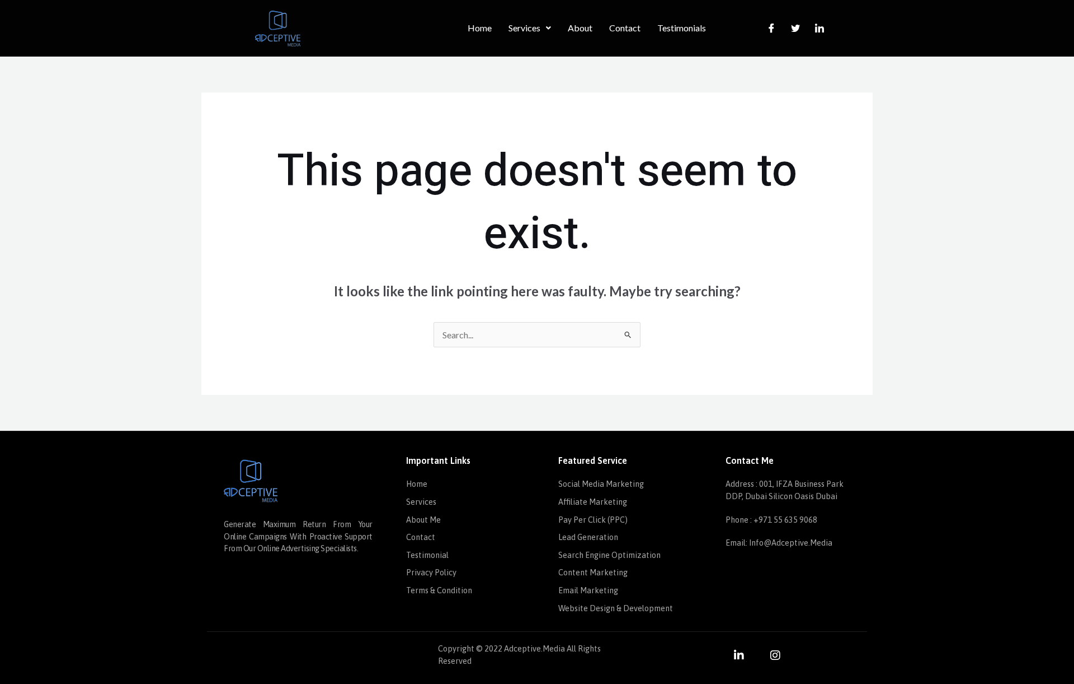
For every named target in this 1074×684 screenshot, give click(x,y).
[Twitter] (795, 28)
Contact (624, 27)
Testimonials (681, 27)
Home (480, 27)
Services (524, 27)
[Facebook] (771, 28)
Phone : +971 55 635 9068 (771, 519)
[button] (529, 28)
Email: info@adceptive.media (779, 542)
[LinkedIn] (819, 28)
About (580, 27)
